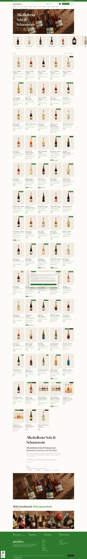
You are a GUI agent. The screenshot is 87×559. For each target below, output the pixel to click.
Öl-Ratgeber (44, 549)
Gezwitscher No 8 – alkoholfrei (18, 231)
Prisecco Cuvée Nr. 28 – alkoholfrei (16, 316)
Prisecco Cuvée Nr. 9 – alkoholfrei (16, 287)
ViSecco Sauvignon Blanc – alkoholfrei (28, 344)
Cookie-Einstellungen (60, 555)
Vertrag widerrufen (71, 555)
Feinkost (14, 6)
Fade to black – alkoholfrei (67, 206)
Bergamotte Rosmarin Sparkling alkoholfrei (29, 179)
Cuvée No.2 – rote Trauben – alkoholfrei (29, 398)
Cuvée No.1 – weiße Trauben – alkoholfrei (66, 179)
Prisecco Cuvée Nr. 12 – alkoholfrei (41, 287)
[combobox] (55, 4)
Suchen (43, 546)
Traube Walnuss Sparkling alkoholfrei (41, 260)
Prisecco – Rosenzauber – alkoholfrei (29, 72)
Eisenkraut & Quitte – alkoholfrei (41, 316)
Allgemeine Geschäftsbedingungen (30, 555)
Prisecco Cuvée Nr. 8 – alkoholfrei (28, 232)
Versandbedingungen (37, 555)
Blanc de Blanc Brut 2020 (17, 397)
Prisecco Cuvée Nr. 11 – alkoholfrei (41, 125)
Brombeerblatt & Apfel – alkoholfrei (28, 260)
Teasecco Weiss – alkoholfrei (68, 124)
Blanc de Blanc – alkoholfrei (43, 206)
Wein (21, 6)
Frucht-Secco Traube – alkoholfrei (53, 287)
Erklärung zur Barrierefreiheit (54, 555)
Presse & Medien (61, 544)
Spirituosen (25, 6)
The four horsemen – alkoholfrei (28, 316)
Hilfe (62, 0)
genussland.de (17, 555)
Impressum (21, 555)
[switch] (3, 556)
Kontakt (24, 555)
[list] (43, 534)
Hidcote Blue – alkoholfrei (54, 315)
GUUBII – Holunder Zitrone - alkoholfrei (53, 371)
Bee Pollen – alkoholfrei (67, 231)
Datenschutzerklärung (42, 555)
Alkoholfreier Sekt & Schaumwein (22, 8)
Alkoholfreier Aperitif (29, 46)
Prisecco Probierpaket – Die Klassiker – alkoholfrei (42, 398)
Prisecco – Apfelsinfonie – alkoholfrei (54, 72)
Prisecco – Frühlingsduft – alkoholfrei (42, 98)
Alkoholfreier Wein (18, 46)
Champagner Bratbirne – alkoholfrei (67, 152)
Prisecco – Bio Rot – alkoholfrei (30, 124)
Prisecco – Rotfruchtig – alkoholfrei (42, 72)
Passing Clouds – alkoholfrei (55, 151)
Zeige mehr (27, 466)
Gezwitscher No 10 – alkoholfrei (56, 259)
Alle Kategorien (15, 8)
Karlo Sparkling (65, 97)
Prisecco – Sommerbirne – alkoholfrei (67, 72)
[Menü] (4, 551)
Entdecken (44, 6)
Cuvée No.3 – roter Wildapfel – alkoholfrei (29, 152)
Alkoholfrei (30, 6)
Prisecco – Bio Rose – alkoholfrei (53, 98)
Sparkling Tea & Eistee (51, 46)
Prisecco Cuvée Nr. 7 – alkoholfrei (16, 179)
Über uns (60, 541)
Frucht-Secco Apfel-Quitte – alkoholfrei (16, 98)
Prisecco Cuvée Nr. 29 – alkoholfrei (16, 344)
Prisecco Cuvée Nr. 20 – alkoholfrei (16, 260)
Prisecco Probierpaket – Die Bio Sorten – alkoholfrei (55, 398)
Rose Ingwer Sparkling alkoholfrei (66, 287)
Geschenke (35, 6)
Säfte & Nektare (63, 46)
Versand (43, 544)
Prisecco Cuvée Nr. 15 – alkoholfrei (41, 232)
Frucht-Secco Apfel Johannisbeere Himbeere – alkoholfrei (54, 125)
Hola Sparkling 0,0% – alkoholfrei (41, 344)
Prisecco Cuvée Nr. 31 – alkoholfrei (53, 232)
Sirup (74, 46)
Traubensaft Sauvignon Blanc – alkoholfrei (54, 344)
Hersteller (48, 6)
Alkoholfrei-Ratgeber (45, 550)
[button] (73, 4)
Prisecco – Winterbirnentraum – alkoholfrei (43, 426)
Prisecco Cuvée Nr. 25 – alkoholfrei (66, 316)
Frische (18, 6)
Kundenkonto (44, 545)
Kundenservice (44, 541)
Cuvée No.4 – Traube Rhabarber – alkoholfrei (29, 287)
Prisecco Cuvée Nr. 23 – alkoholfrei (16, 152)
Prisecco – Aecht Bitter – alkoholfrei (16, 125)
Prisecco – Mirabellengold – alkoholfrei (42, 152)
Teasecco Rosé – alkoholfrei (55, 206)
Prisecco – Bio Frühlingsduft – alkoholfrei (30, 207)
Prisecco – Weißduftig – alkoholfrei (17, 72)
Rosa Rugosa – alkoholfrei (67, 343)
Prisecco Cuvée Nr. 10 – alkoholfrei (53, 179)
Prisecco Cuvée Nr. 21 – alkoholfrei (66, 260)
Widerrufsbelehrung (48, 555)
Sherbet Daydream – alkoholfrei (18, 206)
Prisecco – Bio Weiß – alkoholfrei (28, 98)
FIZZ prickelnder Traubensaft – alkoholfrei (29, 426)
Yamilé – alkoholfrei (41, 178)
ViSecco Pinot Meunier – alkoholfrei (29, 371)
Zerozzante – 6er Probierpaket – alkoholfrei (17, 426)
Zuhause (40, 6)
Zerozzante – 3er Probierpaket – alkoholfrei (67, 398)
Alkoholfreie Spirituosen (40, 46)
